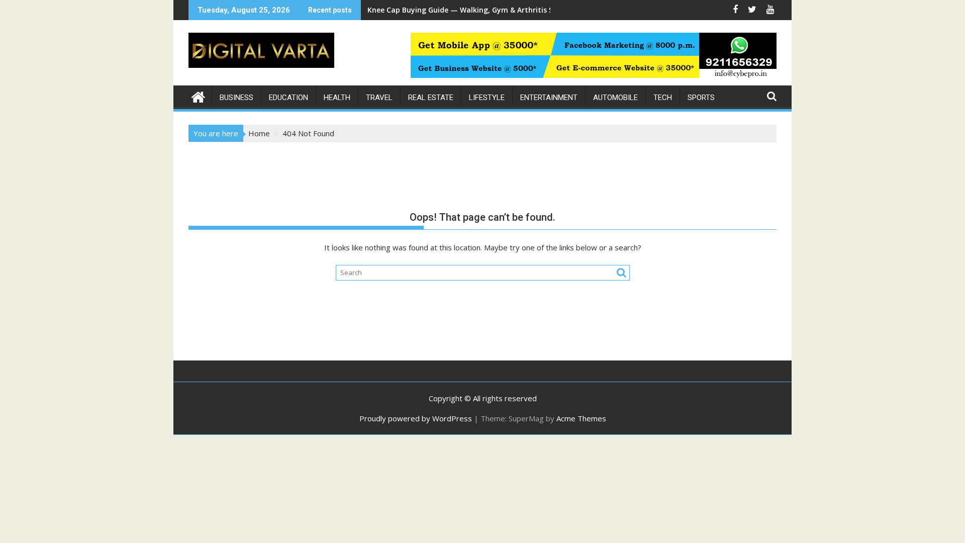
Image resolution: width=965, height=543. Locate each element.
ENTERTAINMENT (548, 97)
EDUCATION (288, 97)
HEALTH (337, 97)
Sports (701, 97)
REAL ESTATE (430, 97)
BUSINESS (236, 97)
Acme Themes (581, 418)
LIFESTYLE (487, 97)
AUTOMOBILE (615, 97)
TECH (662, 97)
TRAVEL (379, 97)
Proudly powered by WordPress (415, 418)
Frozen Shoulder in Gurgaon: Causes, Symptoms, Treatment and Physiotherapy (507, 10)
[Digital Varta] (198, 96)
